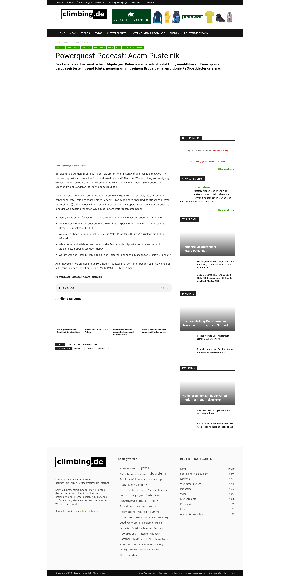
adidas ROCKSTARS (128, 468)
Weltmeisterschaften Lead (132, 555)
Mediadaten (100, 2)
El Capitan (143, 501)
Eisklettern (152, 495)
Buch (123, 484)
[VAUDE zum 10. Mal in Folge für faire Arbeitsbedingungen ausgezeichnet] (187, 427)
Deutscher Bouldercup (132, 490)
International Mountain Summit (140, 512)
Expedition (127, 506)
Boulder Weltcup (131, 479)
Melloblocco (146, 522)
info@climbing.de (90, 511)
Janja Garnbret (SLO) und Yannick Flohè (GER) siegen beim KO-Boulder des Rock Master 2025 (215, 278)
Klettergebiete (116, 33)
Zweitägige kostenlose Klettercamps (210, 161)
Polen (110, 47)
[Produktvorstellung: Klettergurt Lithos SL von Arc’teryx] (187, 339)
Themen (174, 33)
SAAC (149, 539)
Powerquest (101, 348)
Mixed (158, 522)
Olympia (124, 528)
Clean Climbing (137, 485)
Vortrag (123, 549)
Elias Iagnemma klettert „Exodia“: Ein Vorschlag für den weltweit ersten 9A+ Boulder (215, 264)
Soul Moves (125, 544)
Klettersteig (163, 517)
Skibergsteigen (161, 538)
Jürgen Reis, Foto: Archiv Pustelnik (82, 344)
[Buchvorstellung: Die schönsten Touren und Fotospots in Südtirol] (207, 316)
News (73, 33)
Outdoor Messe (141, 528)
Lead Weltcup (128, 522)
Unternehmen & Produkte (148, 33)
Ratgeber (125, 539)
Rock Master (138, 539)
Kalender (138, 517)
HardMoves (152, 506)
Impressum (150, 2)
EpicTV (154, 500)
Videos (85, 33)
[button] (231, 33)
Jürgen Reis (86, 47)
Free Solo (140, 506)
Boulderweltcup (153, 479)
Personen (60, 47)
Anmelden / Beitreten (64, 2)
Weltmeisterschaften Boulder (144, 549)
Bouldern (158, 473)
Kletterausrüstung (220, 150)
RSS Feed (163, 572)
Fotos (98, 33)
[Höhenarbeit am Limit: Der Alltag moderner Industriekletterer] (207, 390)
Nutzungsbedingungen (118, 2)
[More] (138, 362)
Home (61, 33)
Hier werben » (226, 169)
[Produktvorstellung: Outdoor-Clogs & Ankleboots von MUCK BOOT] (187, 352)
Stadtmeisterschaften (142, 544)
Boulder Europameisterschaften (133, 474)
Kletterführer (150, 517)
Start (57, 42)
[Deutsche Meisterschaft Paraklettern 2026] (207, 241)
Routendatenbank (196, 33)
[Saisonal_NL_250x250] (207, 107)
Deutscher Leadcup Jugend (131, 495)
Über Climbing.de (84, 2)
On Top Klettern (203, 187)
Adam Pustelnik (73, 47)
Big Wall (144, 468)
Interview (78, 348)
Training (159, 544)
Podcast (89, 348)
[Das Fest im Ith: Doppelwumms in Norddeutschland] (187, 414)
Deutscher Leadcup (157, 490)
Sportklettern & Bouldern (133, 47)
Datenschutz (136, 2)
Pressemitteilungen (149, 533)
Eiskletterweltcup (128, 500)
